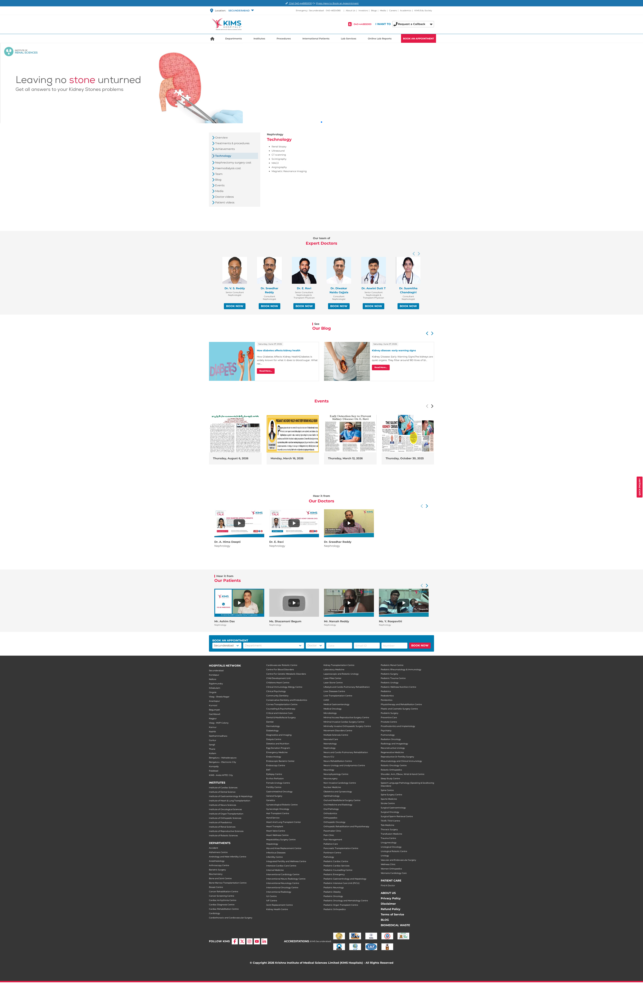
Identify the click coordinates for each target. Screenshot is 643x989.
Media (383, 10)
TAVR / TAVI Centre (390, 820)
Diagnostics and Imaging (279, 735)
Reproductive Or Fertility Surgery (397, 756)
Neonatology (330, 743)
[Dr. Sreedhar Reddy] (349, 523)
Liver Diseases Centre (334, 691)
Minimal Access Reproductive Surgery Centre (346, 717)
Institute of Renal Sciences (222, 827)
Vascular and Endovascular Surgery (398, 860)
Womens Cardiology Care (394, 873)
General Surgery (274, 796)
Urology (385, 855)
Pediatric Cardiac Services (336, 865)
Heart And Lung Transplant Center (283, 822)
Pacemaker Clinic (332, 831)
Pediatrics (386, 691)
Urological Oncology (391, 847)
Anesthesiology (217, 861)
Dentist (270, 722)
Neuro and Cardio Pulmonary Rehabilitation (346, 752)
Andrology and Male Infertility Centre (227, 856)
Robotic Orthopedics (391, 769)
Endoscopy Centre (275, 765)
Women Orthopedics (391, 868)
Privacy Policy (391, 898)
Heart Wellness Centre (277, 835)
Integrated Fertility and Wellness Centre (286, 861)
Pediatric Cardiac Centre (336, 861)
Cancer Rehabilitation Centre (223, 891)
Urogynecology (389, 842)
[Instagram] (249, 941)
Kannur (213, 727)
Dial (300, 3)
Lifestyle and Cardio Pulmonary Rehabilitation (347, 687)
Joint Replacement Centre (279, 905)
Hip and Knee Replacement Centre (283, 848)
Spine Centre (387, 790)
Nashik (212, 731)
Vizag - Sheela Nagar (219, 696)
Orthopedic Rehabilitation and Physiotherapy (346, 826)
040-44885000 (362, 24)
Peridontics (386, 700)
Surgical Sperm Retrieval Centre (397, 816)
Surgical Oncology (390, 812)
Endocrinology (273, 756)
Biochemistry (216, 874)
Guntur (212, 740)
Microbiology (330, 713)
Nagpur (213, 718)
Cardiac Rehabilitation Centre (224, 909)
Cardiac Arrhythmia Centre (222, 900)
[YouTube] (257, 941)
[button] (241, 10)
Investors (363, 10)
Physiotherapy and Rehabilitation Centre (401, 704)
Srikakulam (214, 688)
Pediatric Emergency (334, 874)
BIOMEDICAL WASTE (395, 925)
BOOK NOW (234, 306)
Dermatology (273, 726)
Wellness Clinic (388, 864)
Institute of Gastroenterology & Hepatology (231, 796)
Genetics (270, 800)
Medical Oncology (333, 708)
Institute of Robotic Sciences (223, 835)
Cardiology (214, 913)
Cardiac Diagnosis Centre (221, 904)
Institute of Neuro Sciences (222, 805)
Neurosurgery (331, 778)
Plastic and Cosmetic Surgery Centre (399, 708)
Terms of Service (392, 914)
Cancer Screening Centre (221, 896)
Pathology (329, 857)
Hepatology (272, 844)
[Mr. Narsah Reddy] (349, 603)
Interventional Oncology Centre (282, 887)
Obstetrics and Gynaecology (338, 791)
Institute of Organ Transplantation (226, 813)
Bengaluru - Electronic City (222, 762)
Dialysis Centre (273, 739)
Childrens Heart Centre (277, 682)
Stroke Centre (388, 803)
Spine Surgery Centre (391, 794)
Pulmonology (388, 735)
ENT (268, 769)
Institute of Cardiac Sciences (223, 787)
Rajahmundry (216, 683)
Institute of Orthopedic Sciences (225, 818)
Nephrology (330, 748)
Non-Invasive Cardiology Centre (340, 783)
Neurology (329, 769)
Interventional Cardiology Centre (282, 874)
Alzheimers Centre (218, 852)
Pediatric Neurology (334, 887)
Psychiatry (386, 730)
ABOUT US (388, 893)
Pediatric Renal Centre (392, 665)
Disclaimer (388, 903)
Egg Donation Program (278, 748)
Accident (213, 848)
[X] (242, 941)
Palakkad (213, 771)
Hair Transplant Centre (277, 813)
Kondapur (214, 675)
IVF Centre (271, 900)
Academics (405, 10)
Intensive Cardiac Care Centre (281, 865)
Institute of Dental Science (222, 792)
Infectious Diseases (275, 852)
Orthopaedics (330, 817)
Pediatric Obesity (332, 892)
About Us (350, 10)
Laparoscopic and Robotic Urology (341, 674)
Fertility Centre (273, 787)
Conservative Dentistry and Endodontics (286, 700)
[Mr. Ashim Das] (239, 603)
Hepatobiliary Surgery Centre (281, 839)
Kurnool (213, 705)
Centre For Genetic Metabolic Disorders (286, 674)
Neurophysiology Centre (336, 774)
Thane (212, 749)
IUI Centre (271, 896)
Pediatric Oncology (333, 896)
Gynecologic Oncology (277, 809)
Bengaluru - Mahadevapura (222, 757)
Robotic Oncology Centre (394, 765)
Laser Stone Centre (333, 682)
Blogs (374, 10)
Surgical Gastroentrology (393, 807)
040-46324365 (333, 10)
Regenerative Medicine (392, 752)
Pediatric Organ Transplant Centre (341, 905)
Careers (393, 10)
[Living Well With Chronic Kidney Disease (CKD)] (294, 523)
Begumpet (214, 709)
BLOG (385, 919)
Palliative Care (331, 844)
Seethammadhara (218, 736)
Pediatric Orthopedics (335, 909)
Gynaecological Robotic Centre (282, 804)
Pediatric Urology (390, 682)
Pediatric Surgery (389, 674)
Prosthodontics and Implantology (398, 726)
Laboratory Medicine (334, 669)
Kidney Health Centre (277, 909)
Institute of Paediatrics (220, 822)
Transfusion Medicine (391, 834)
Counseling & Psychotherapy (280, 708)
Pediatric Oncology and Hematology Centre (346, 900)
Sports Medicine (389, 799)
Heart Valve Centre (275, 831)
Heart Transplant (274, 826)
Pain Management (333, 839)
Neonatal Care (331, 739)
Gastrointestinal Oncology (279, 791)
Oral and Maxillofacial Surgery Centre (342, 800)
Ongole (212, 692)
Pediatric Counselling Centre (338, 870)
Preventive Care (389, 717)
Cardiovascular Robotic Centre (281, 665)
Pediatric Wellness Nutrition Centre (398, 687)
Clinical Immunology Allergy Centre (284, 687)
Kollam (212, 753)
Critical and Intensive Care (279, 713)
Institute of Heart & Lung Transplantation (229, 800)
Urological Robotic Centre (394, 851)
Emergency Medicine (277, 752)
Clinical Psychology (276, 691)
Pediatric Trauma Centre (393, 678)
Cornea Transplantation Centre (281, 704)
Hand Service (272, 817)
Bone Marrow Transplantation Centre (227, 883)
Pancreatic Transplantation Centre (341, 848)
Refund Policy (390, 909)
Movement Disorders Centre (338, 730)
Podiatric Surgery (389, 713)
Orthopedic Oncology (334, 822)
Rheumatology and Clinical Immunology (401, 761)
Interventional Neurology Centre (282, 883)
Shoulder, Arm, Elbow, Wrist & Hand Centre (402, 774)
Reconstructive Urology (393, 748)
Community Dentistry (277, 695)
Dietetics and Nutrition (277, 743)
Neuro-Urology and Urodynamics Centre (344, 765)
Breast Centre (216, 887)
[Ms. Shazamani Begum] (294, 603)
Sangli (212, 744)
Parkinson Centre (332, 852)
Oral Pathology (331, 809)
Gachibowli (214, 714)
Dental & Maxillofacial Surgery (281, 717)
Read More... (265, 371)
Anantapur (214, 701)
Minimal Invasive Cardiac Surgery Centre (344, 722)
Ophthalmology (332, 796)
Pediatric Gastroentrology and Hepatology (345, 878)
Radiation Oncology (391, 739)
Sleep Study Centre (390, 778)
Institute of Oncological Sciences (225, 809)
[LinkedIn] (264, 941)
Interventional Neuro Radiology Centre (285, 878)
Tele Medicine (387, 825)
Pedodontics (387, 695)
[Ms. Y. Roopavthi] (403, 603)
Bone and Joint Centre (220, 878)
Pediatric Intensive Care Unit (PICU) (342, 883)
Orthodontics (330, 813)
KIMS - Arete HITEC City (221, 775)
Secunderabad (216, 670)
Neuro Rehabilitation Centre (338, 761)
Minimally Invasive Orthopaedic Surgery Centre (347, 726)
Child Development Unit (278, 678)
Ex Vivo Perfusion (275, 778)
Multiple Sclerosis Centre (336, 735)
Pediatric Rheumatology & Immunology (401, 669)
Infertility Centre (274, 857)
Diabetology (272, 730)
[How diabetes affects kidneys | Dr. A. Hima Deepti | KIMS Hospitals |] (239, 523)
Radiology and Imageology (394, 743)
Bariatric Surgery (217, 869)
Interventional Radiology (278, 892)
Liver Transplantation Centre (338, 695)
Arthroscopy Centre (219, 865)
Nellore (212, 679)
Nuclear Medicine (332, 787)
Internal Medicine (275, 870)
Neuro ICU (329, 756)
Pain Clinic (329, 835)
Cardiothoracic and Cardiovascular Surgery (230, 917)
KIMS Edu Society (423, 10)
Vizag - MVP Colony (219, 723)
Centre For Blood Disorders (280, 669)
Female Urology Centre (278, 783)
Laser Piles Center (332, 678)
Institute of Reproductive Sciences (226, 831)
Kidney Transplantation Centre (339, 665)
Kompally (214, 766)
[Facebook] (235, 941)
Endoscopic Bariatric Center (280, 761)
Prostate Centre (389, 722)
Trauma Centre (388, 838)
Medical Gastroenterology (336, 704)
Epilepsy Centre (274, 774)
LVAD (326, 700)
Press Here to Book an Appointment (337, 3)
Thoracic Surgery (389, 829)
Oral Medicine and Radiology (338, 804)
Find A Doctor (388, 885)
